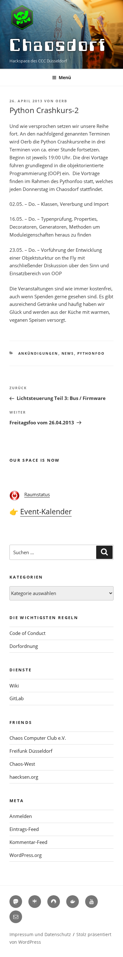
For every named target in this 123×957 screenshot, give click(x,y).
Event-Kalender (46, 512)
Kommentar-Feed (28, 842)
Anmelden (20, 816)
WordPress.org (25, 855)
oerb (61, 100)
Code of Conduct (27, 633)
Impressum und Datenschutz (40, 934)
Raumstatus (37, 494)
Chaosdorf (58, 45)
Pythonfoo (91, 353)
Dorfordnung (23, 646)
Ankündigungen (38, 353)
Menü (65, 77)
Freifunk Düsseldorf (30, 751)
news (68, 353)
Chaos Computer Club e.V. (37, 738)
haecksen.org (23, 777)
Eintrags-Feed (24, 829)
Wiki (14, 685)
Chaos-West (22, 764)
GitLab (16, 698)
